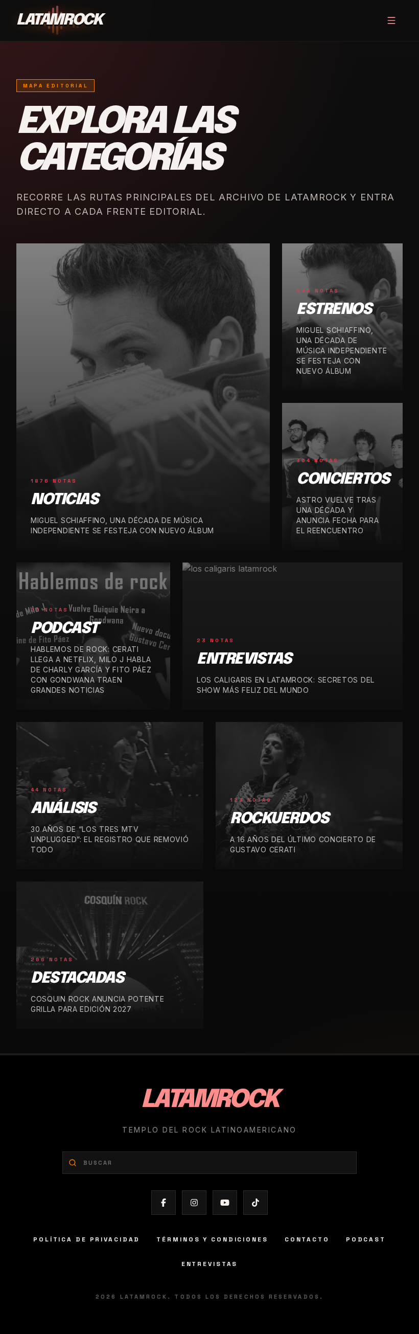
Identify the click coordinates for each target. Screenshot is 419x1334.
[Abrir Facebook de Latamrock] (163, 1202)
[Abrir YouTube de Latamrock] (225, 1202)
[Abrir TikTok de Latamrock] (255, 1202)
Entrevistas (209, 1264)
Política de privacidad (86, 1239)
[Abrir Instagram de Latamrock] (194, 1202)
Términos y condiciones (212, 1239)
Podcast (366, 1239)
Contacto (307, 1239)
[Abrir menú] (391, 20)
